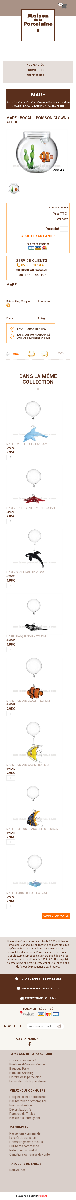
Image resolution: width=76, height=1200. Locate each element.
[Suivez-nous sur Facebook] (38, 1043)
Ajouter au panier (38, 236)
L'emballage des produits (26, 1142)
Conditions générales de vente (30, 1154)
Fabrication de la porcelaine (28, 1081)
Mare (67, 102)
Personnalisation (21, 1105)
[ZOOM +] (37, 151)
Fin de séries (35, 75)
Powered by (24, 1195)
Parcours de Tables (22, 1113)
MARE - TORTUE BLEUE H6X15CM (26, 892)
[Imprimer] (32, 353)
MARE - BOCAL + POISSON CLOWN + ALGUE (39, 106)
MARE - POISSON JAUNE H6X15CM (27, 764)
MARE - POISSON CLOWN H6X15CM (28, 700)
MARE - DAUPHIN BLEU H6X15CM (26, 444)
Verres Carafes (27, 102)
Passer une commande (25, 1133)
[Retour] (8, 353)
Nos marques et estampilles (28, 1101)
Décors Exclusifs (20, 1109)
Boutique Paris (19, 1068)
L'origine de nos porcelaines (28, 1097)
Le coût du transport (23, 1137)
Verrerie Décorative (49, 102)
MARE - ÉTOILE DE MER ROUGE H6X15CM (31, 508)
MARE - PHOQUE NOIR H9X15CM (26, 636)
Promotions (35, 70)
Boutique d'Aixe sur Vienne (27, 1064)
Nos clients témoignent (25, 1118)
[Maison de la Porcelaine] (38, 25)
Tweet (60, 352)
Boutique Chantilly (22, 1073)
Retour (16, 353)
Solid (39, 1195)
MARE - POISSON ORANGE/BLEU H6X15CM (32, 828)
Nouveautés (35, 64)
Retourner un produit (23, 1150)
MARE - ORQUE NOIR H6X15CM (25, 572)
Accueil (10, 102)
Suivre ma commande (24, 1146)
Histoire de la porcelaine (25, 1077)
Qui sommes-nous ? (23, 1060)
